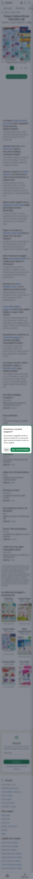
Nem (6, 450)
